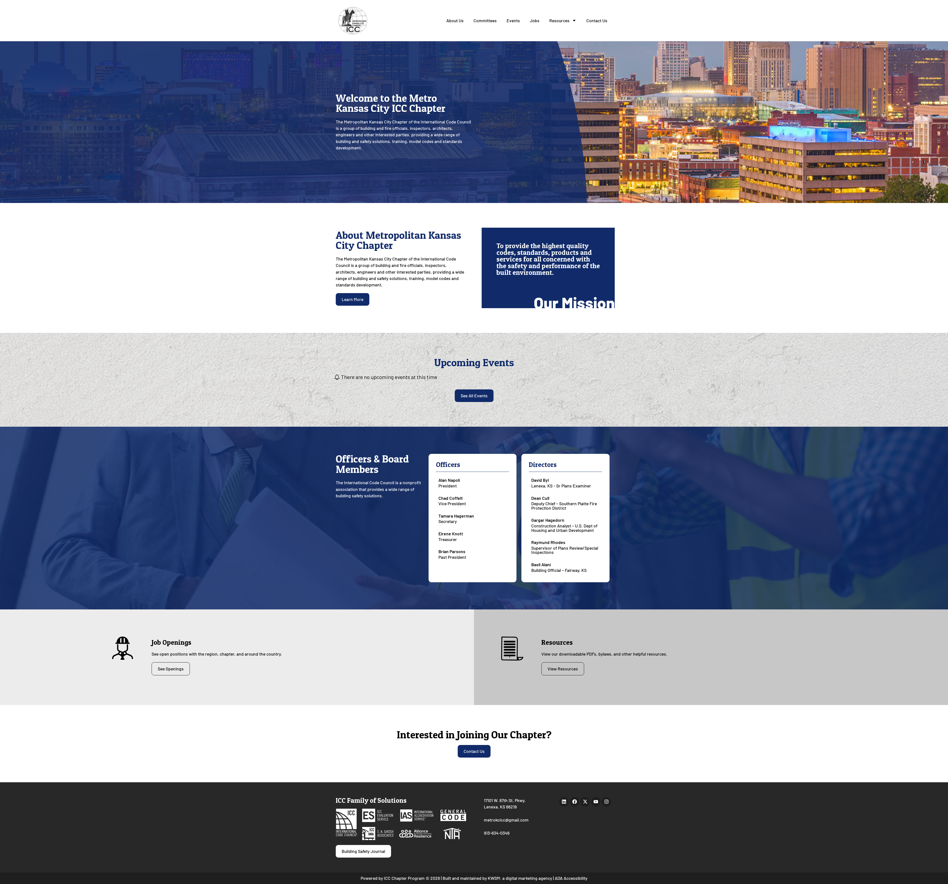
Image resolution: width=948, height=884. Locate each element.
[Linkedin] (564, 801)
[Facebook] (574, 801)
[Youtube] (595, 801)
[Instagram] (606, 801)
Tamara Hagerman (456, 516)
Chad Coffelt (450, 498)
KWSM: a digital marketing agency (520, 878)
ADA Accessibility (571, 878)
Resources (559, 20)
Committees (485, 20)
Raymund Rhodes (548, 542)
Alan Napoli (449, 480)
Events (513, 20)
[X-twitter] (585, 801)
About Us (455, 20)
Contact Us (596, 20)
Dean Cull (540, 498)
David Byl (540, 480)
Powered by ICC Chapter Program (393, 878)
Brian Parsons (451, 551)
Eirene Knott (450, 533)
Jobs (534, 20)
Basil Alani (541, 564)
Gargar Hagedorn (547, 520)
